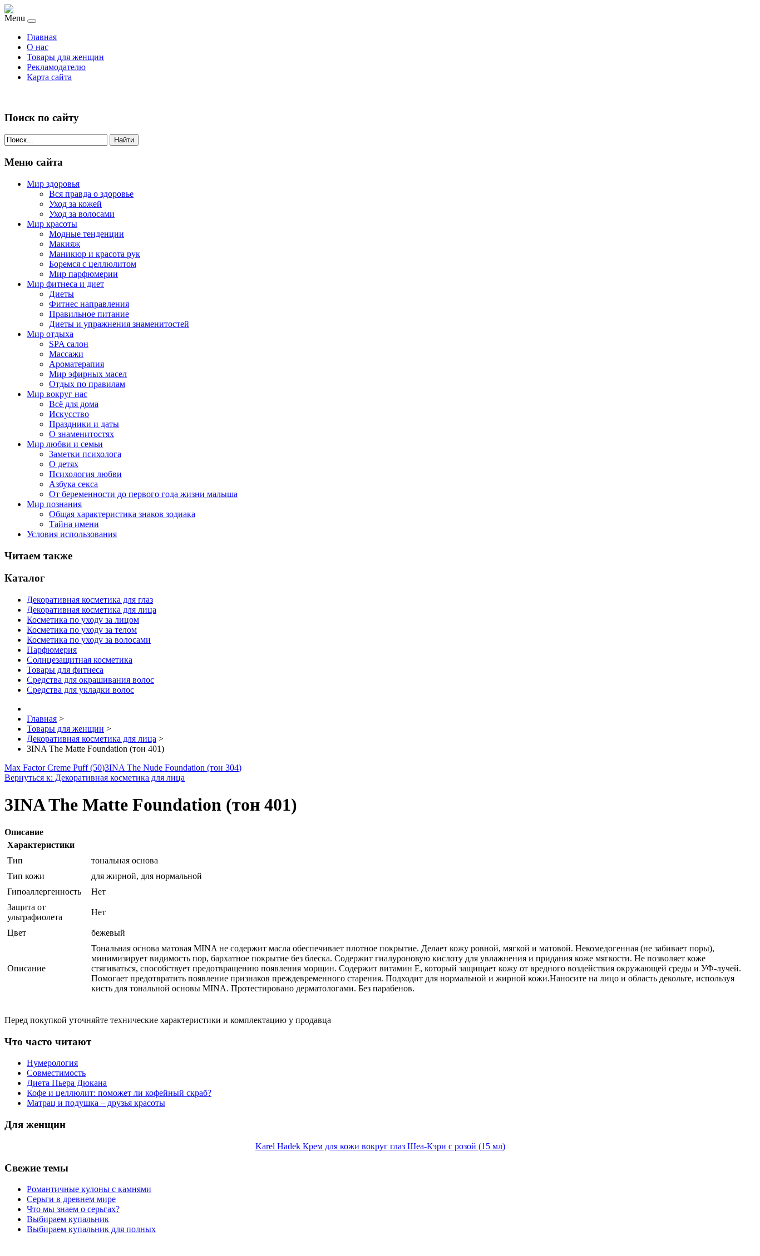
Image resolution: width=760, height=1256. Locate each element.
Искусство (69, 414)
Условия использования (72, 534)
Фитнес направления (89, 304)
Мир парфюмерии (83, 274)
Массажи (66, 354)
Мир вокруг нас (57, 394)
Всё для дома (73, 404)
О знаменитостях (81, 434)
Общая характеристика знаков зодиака (122, 514)
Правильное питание (89, 314)
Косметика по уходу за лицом (83, 619)
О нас (37, 47)
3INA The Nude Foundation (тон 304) (173, 767)
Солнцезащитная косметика (79, 659)
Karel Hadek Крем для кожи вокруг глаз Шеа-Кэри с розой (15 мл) (380, 1146)
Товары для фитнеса (65, 669)
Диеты (61, 294)
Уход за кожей (75, 203)
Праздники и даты (84, 424)
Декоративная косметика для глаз (90, 599)
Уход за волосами (82, 214)
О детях (63, 464)
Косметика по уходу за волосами (89, 639)
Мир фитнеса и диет (65, 284)
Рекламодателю (56, 67)
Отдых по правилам (87, 384)
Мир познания (54, 504)
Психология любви (85, 474)
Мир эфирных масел (88, 374)
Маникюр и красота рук (94, 254)
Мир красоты (52, 224)
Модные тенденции (86, 234)
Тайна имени (74, 524)
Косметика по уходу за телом (82, 629)
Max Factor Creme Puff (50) (54, 767)
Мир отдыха (50, 334)
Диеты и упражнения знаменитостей (119, 324)
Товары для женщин (65, 57)
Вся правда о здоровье (91, 193)
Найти (124, 140)
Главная (42, 37)
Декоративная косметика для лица (91, 609)
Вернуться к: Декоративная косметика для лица (94, 777)
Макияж (64, 244)
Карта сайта (49, 77)
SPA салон (68, 344)
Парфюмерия (52, 649)
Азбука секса (73, 484)
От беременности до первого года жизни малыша (143, 494)
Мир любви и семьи (65, 444)
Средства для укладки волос (80, 689)
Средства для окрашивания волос (90, 679)
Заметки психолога (85, 454)
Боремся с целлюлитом (92, 264)
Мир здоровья (53, 183)
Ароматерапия (76, 364)
